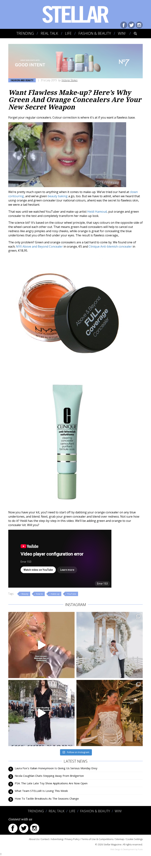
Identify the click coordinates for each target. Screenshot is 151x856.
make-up (55, 593)
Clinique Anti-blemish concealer (110, 246)
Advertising (57, 839)
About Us (34, 839)
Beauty (25, 593)
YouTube (71, 593)
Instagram (139, 25)
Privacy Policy (72, 839)
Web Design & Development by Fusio (126, 849)
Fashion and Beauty (22, 80)
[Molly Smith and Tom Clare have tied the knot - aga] (109, 645)
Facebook (123, 25)
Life (68, 33)
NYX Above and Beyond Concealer (39, 246)
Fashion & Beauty (94, 33)
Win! (122, 33)
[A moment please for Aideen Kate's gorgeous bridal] (109, 713)
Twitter (131, 25)
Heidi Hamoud (97, 212)
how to (39, 593)
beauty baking (58, 196)
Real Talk (49, 33)
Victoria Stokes (70, 80)
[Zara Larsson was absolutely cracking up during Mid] (41, 645)
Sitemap (119, 839)
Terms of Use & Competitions (97, 839)
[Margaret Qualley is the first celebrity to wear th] (41, 713)
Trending (25, 33)
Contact (45, 839)
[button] (132, 33)
